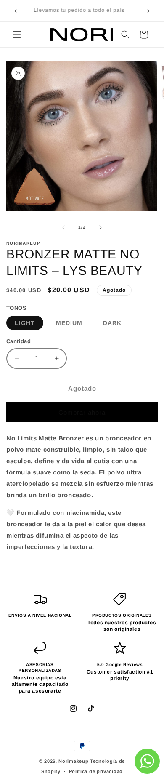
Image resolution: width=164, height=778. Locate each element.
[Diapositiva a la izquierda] (63, 227)
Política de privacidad (96, 771)
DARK (116, 324)
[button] (17, 34)
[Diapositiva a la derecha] (100, 227)
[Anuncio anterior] (15, 11)
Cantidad (18, 341)
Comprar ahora (82, 412)
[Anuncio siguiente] (148, 11)
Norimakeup (73, 761)
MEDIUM (73, 324)
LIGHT (29, 324)
